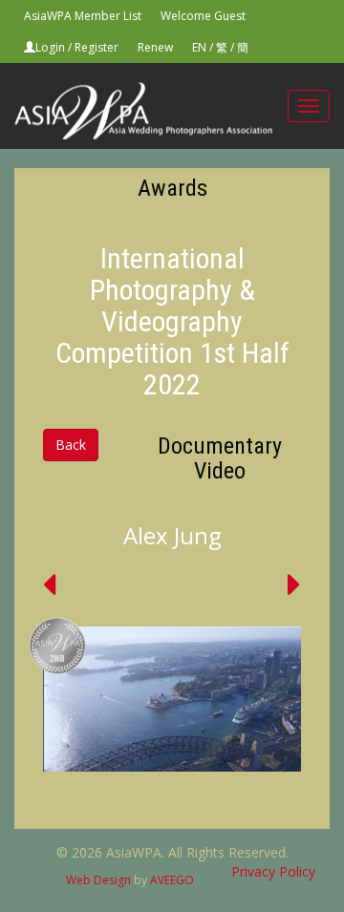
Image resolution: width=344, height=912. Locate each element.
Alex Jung (172, 535)
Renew (155, 47)
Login (50, 47)
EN (199, 47)
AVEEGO (172, 880)
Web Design (98, 880)
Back (70, 444)
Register (96, 47)
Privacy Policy (273, 871)
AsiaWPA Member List (82, 16)
